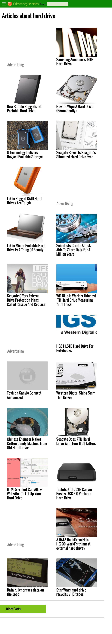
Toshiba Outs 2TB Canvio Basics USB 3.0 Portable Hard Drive (74, 494)
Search (43, 4)
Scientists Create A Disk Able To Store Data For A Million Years (73, 250)
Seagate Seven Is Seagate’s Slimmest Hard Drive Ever (76, 154)
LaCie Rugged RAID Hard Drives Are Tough (24, 200)
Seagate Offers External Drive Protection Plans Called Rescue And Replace (26, 300)
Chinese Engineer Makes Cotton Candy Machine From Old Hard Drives (27, 443)
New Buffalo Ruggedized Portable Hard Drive (24, 108)
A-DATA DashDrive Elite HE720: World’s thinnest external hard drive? (73, 544)
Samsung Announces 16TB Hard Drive (74, 61)
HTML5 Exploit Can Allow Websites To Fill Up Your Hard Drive (24, 494)
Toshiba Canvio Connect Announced (24, 395)
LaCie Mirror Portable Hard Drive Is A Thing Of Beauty (26, 247)
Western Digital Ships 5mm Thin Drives (75, 395)
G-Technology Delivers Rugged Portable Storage (25, 154)
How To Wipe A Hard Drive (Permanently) (74, 108)
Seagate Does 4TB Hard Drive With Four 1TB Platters (76, 441)
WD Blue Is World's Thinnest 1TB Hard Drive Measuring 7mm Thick (76, 300)
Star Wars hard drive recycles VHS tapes (71, 592)
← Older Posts (11, 608)
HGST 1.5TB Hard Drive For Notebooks (74, 348)
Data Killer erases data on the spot (25, 592)
